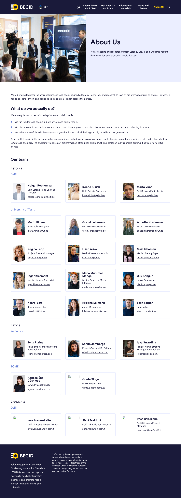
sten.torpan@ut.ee (146, 311)
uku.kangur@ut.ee (146, 284)
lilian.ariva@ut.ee (91, 257)
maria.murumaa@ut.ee (94, 287)
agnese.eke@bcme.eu (39, 389)
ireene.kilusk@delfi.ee (93, 195)
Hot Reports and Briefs (108, 7)
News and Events (143, 7)
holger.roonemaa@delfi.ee (41, 197)
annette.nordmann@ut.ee (150, 230)
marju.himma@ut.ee (38, 230)
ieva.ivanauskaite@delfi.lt (41, 429)
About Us (159, 7)
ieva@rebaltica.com (147, 353)
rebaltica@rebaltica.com (95, 352)
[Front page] (78, 7)
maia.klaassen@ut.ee (148, 257)
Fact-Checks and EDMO (90, 7)
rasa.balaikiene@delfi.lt (149, 430)
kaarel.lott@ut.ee (36, 311)
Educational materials (125, 7)
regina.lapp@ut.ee (37, 257)
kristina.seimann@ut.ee (94, 311)
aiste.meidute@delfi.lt (93, 429)
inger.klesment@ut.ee (39, 284)
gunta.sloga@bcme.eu (93, 387)
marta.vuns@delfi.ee (147, 195)
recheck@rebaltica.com (40, 353)
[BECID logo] (22, 7)
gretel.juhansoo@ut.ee (94, 230)
